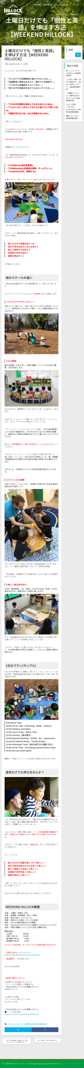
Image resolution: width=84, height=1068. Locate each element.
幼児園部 (47, 4)
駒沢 (45, 1024)
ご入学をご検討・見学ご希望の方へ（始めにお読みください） (73, 83)
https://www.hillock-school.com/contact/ (22, 954)
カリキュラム (13, 1024)
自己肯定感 (34, 1024)
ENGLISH (74, 14)
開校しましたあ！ (72, 116)
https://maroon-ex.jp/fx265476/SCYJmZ (22, 1014)
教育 (26, 64)
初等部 (38, 4)
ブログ (75, 4)
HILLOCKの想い (62, 4)
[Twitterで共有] (18, 1029)
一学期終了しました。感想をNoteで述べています (73, 95)
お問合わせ (61, 14)
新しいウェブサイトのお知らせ (73, 71)
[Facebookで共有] (45, 1029)
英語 (41, 1024)
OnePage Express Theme (70, 1063)
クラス (22, 1024)
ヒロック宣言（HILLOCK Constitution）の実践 (73, 108)
